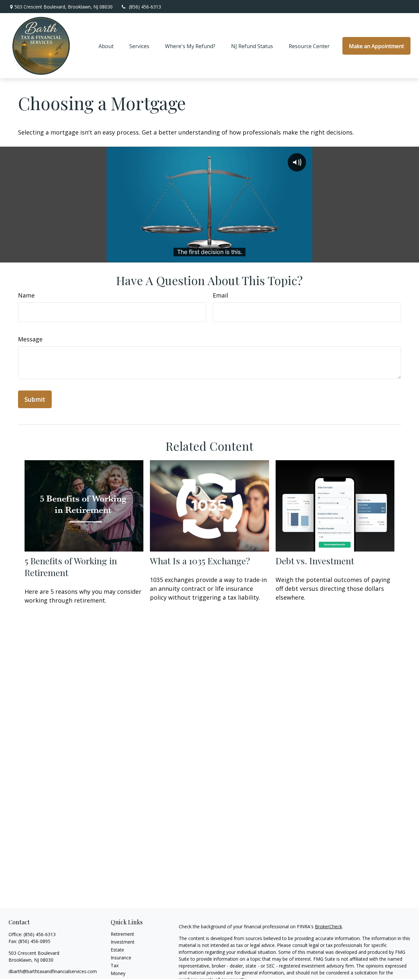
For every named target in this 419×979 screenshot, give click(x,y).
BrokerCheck (328, 926)
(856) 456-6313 (145, 7)
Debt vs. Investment (315, 561)
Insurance (121, 957)
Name (26, 295)
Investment (123, 942)
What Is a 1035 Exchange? (200, 561)
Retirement (122, 934)
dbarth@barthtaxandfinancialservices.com (53, 971)
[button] (106, 46)
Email (220, 295)
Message (30, 339)
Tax (114, 965)
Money (118, 973)
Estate (117, 950)
